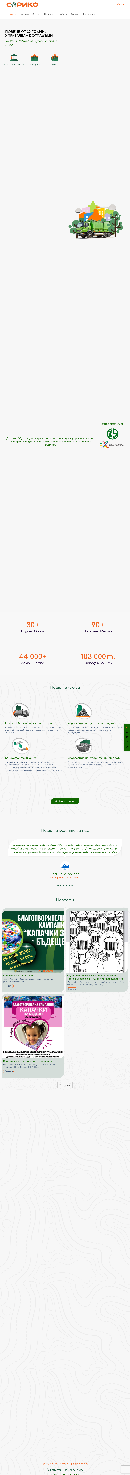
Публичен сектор (14, 64)
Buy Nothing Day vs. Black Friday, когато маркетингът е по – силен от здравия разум (95, 977)
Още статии (65, 1085)
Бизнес (55, 64)
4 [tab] (66, 885)
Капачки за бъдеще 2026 (18, 975)
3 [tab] (63, 885)
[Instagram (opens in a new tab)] (123, 4)
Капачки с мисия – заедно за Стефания (27, 1061)
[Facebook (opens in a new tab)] (118, 4)
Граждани (34, 64)
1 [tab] (58, 885)
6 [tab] (72, 885)
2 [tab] (60, 885)
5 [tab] (69, 885)
